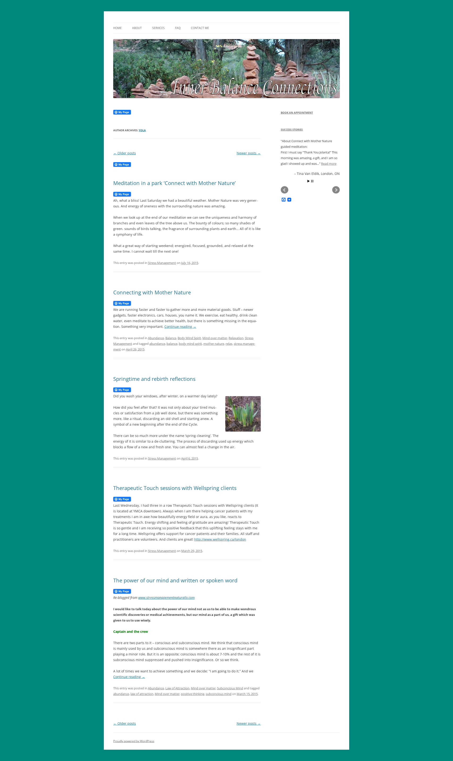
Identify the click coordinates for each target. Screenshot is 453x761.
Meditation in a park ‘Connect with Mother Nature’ (174, 182)
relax (229, 343)
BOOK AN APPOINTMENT (297, 112)
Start (308, 181)
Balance (170, 338)
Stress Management (162, 263)
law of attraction (141, 694)
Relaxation (236, 338)
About (137, 28)
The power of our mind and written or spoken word (175, 580)
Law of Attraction (177, 688)
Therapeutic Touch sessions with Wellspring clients (174, 487)
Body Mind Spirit (189, 338)
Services (158, 28)
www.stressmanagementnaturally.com (166, 597)
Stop (312, 181)
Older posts (124, 153)
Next (336, 190)
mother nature (213, 343)
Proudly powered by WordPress (133, 741)
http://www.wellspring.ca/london (220, 539)
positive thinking (192, 694)
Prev (284, 190)
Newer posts (249, 153)
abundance (157, 343)
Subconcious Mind (230, 688)
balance (172, 343)
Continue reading (180, 326)
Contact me (200, 28)
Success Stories (292, 129)
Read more (328, 163)
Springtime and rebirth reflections (154, 378)
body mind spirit (190, 343)
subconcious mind (218, 694)
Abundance (156, 338)
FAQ (177, 28)
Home (117, 28)
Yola (142, 130)
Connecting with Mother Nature (152, 292)
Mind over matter (214, 338)
